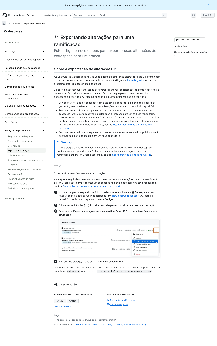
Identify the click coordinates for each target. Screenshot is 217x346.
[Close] (208, 5)
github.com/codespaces (125, 195)
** (56, 166)
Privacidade (91, 324)
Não (74, 301)
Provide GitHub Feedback (122, 300)
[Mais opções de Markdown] (202, 39)
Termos (79, 324)
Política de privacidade (63, 306)
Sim (61, 301)
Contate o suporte (119, 304)
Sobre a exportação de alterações (83, 69)
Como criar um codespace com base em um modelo (92, 186)
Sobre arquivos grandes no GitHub (131, 154)
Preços (111, 324)
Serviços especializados (128, 324)
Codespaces (13, 31)
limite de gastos (136, 80)
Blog (144, 324)
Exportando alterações (35, 23)
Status (102, 324)
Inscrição (207, 15)
